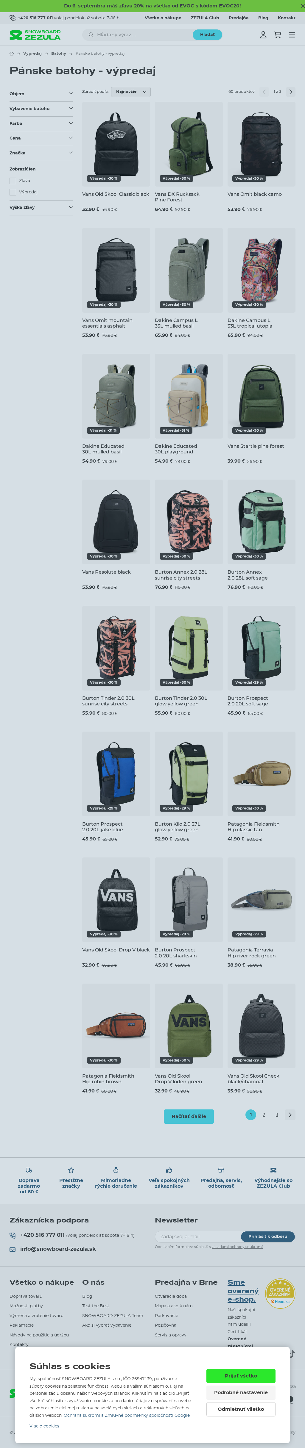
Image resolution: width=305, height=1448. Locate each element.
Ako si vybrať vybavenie (106, 1325)
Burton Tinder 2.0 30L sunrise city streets (108, 701)
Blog (263, 18)
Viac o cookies (44, 1426)
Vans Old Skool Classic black (115, 194)
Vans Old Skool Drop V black (116, 950)
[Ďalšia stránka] (290, 92)
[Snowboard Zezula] (35, 35)
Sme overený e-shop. (243, 1291)
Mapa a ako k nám (174, 1306)
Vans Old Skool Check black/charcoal (253, 1078)
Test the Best (95, 1306)
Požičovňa (165, 1325)
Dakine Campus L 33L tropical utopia (250, 323)
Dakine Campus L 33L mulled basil (176, 323)
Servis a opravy (170, 1335)
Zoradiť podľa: (95, 92)
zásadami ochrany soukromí (237, 1247)
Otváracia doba (171, 1296)
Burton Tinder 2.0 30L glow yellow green (181, 701)
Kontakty (19, 1345)
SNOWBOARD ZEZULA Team (112, 1316)
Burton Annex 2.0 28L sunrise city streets (181, 574)
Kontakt (286, 18)
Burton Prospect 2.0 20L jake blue (102, 826)
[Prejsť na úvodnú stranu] (12, 53)
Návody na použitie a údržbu (39, 1335)
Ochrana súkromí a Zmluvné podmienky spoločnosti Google (127, 1415)
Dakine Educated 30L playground (176, 449)
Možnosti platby (26, 1306)
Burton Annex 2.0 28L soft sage (248, 574)
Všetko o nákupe (163, 18)
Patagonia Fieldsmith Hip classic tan (254, 826)
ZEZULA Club (205, 18)
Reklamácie (22, 1325)
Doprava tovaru (26, 1296)
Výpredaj (32, 54)
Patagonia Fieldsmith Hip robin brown (108, 1078)
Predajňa (239, 18)
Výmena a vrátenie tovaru (36, 1316)
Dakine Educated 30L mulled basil (103, 449)
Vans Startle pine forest (256, 446)
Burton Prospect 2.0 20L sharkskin (176, 952)
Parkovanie (166, 1316)
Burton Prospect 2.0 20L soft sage (248, 701)
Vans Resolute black (106, 572)
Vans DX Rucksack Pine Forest (177, 197)
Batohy (58, 54)
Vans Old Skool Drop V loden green (178, 1078)
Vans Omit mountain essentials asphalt (107, 323)
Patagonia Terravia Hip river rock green (252, 952)
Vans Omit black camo (255, 194)
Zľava (24, 181)
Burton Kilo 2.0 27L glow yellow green (177, 826)
